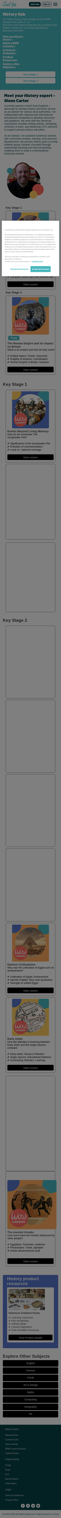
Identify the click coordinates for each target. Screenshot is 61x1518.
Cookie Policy (37, 261)
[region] (31, 248)
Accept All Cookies (40, 269)
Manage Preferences (19, 269)
